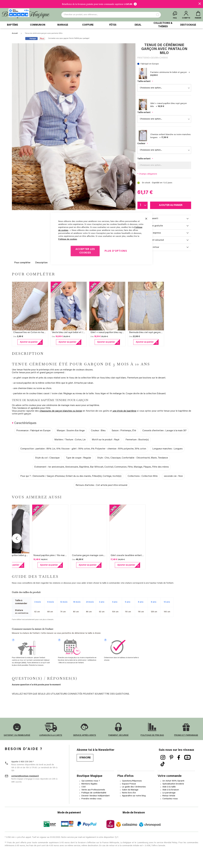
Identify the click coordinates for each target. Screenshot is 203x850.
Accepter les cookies (85, 251)
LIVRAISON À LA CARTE (50, 735)
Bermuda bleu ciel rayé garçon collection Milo (153, 332)
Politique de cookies (67, 239)
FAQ (175, 18)
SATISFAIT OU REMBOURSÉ (17, 735)
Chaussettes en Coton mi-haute (30, 332)
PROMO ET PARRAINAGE (186, 735)
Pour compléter (22, 263)
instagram (163, 757)
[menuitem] (12, 25)
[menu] (101, 25)
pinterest (171, 757)
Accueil (15, 33)
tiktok (162, 764)
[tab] (164, 218)
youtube (187, 757)
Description (41, 263)
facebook (179, 757)
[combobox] (111, 15)
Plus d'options (116, 251)
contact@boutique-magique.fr (25, 776)
